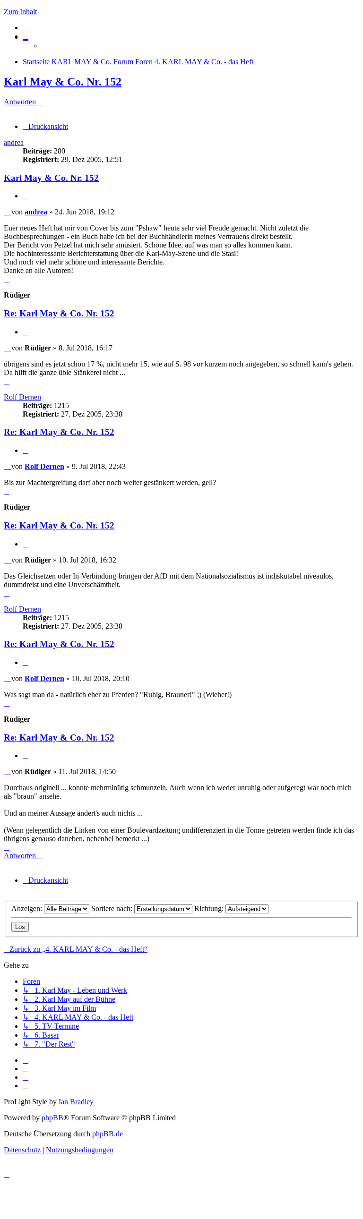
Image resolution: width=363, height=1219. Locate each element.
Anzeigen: (27, 908)
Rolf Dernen (22, 397)
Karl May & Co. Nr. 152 (62, 82)
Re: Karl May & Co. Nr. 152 (59, 313)
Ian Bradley (76, 1102)
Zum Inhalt (20, 12)
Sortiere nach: (112, 908)
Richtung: (209, 908)
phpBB (52, 1118)
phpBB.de (107, 1134)
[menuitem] (25, 28)
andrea (14, 142)
